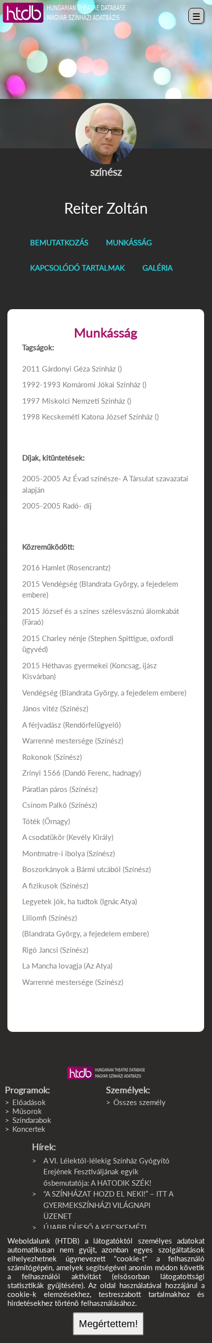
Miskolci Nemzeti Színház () (86, 400)
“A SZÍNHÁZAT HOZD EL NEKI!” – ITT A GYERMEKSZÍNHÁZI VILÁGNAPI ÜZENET (108, 1204)
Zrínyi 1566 (41, 772)
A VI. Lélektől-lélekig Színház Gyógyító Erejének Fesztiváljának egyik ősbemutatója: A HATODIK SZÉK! (106, 1171)
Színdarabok (31, 1119)
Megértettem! (108, 1323)
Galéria (157, 267)
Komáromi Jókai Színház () (104, 384)
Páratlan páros (45, 789)
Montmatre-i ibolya (53, 853)
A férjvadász (41, 724)
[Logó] (106, 1073)
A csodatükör (43, 837)
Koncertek (28, 1128)
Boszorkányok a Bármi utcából (71, 869)
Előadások (29, 1102)
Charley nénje (64, 638)
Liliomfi (34, 917)
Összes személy (139, 1102)
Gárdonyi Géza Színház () (82, 368)
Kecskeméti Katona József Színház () (100, 416)
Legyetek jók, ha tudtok (60, 901)
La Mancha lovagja (52, 965)
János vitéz (40, 708)
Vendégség (59, 583)
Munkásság (129, 242)
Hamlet (53, 567)
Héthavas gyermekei (75, 665)
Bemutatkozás (59, 242)
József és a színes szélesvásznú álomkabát (110, 610)
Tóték (31, 821)
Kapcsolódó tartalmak (77, 267)
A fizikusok (40, 885)
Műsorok (27, 1111)
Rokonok (37, 756)
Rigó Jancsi (40, 949)
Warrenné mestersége (57, 740)
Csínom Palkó (44, 804)
